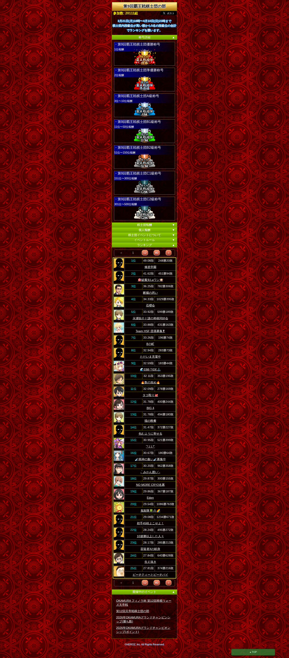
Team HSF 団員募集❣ (150, 331)
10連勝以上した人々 (150, 536)
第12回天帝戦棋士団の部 (132, 611)
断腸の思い (150, 292)
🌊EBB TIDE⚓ (150, 369)
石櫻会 (150, 305)
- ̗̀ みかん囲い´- (150, 472)
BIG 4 (150, 408)
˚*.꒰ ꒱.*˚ (150, 446)
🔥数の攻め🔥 (150, 382)
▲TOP (253, 652)
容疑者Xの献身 (150, 549)
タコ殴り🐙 (150, 395)
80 (156, 252)
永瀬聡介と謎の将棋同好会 (150, 318)
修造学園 (150, 267)
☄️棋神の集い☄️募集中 (150, 459)
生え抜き (150, 561)
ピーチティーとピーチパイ (150, 574)
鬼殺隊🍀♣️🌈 (150, 510)
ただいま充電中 (150, 356)
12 (145, 252)
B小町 (150, 344)
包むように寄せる (150, 433)
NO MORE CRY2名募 (150, 484)
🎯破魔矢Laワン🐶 (150, 280)
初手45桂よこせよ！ (150, 523)
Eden (150, 497)
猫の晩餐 (150, 420)
